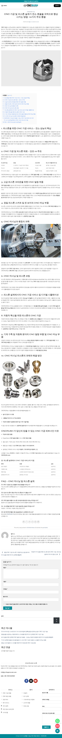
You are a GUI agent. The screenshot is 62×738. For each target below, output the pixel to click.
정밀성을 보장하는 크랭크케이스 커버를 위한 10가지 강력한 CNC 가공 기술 (22, 634)
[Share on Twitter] (29, 522)
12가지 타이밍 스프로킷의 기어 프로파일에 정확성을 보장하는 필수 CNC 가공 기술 (24, 631)
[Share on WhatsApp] (23, 522)
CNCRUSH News (31, 527)
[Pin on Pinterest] (35, 522)
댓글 (4, 567)
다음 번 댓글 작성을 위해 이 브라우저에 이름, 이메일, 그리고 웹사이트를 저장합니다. (27, 604)
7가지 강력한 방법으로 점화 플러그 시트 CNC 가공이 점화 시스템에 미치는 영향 (23, 640)
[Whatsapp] (57, 721)
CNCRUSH (10, 514)
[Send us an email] (31, 681)
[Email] (57, 726)
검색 (2, 616)
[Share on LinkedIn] (38, 522)
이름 (4, 581)
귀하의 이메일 (45, 699)
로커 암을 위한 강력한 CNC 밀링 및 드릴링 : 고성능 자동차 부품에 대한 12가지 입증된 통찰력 (27, 637)
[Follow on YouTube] (36, 681)
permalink (45, 527)
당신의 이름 (45, 692)
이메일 (5, 589)
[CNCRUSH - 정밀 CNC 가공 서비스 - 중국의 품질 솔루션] (31, 5)
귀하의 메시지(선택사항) (48, 713)
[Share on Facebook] (26, 522)
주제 (43, 706)
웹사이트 (5, 596)
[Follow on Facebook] (26, 681)
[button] (4, 6)
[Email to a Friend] (32, 522)
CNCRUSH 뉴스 (31, 11)
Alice (37, 21)
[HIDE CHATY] (57, 731)
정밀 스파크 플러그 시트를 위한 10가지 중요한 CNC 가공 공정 (18, 643)
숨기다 (9, 95)
